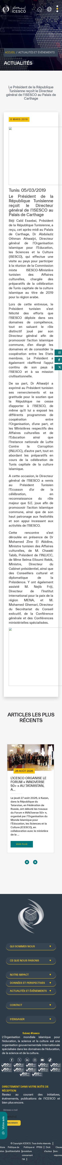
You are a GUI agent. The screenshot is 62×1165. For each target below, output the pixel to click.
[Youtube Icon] (42, 1060)
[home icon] (39, 8)
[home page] (15, 8)
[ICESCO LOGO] (31, 917)
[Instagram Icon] (35, 1060)
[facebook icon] (12, 1060)
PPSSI (39, 1147)
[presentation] (27, 862)
